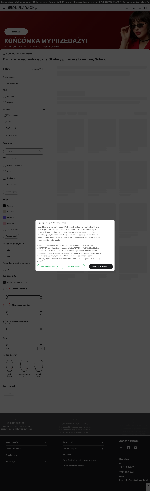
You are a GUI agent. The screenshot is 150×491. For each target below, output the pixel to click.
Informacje (55, 240)
